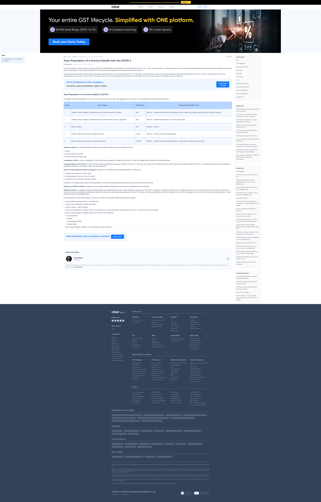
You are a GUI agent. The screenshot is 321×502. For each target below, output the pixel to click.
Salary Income (155, 369)
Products (140, 6)
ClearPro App (135, 347)
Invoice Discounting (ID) (242, 87)
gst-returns (74, 56)
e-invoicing (173, 328)
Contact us (114, 339)
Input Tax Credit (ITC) (242, 67)
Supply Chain (239, 97)
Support (114, 329)
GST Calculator (240, 171)
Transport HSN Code (195, 342)
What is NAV (174, 379)
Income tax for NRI (157, 326)
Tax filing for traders (176, 340)
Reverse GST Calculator (242, 292)
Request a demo (202, 6)
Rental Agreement (195, 379)
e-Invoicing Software (195, 324)
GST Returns (239, 77)
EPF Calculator (194, 400)
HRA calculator (175, 392)
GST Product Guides (117, 356)
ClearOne (154, 340)
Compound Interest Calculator (198, 404)
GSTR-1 (144, 68)
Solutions (150, 6)
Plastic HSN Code (194, 344)
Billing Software (156, 342)
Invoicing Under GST (137, 375)
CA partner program (137, 338)
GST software (174, 324)
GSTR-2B (134, 377)
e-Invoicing (239, 70)
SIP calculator (136, 400)
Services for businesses (158, 347)
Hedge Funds (174, 371)
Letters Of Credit (194, 381)
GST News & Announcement (139, 369)
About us (114, 337)
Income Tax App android (158, 320)
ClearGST (192, 320)
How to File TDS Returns (158, 371)
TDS (237, 80)
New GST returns (175, 326)
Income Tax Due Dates (158, 379)
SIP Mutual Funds (175, 369)
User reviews (115, 345)
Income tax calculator (138, 392)
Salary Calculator (194, 398)
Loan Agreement (194, 371)
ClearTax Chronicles (117, 354)
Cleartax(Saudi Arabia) (118, 360)
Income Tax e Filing (137, 320)
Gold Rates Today (175, 398)
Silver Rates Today (176, 400)
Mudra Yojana (193, 366)
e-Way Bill (239, 73)
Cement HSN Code (195, 340)
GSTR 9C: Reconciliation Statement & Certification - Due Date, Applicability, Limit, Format (247, 203)
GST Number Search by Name (198, 402)
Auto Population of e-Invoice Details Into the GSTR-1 (91, 56)
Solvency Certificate (195, 375)
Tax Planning (135, 322)
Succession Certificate (196, 373)
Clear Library (115, 350)
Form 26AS (155, 365)
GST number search (157, 394)
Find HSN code (194, 392)
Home (65, 56)
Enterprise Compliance (242, 83)
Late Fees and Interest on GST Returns (246, 135)
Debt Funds (174, 373)
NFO (172, 375)
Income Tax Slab (156, 363)
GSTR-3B (134, 379)
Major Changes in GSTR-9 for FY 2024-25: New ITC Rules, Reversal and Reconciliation (247, 157)
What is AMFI (174, 377)
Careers (114, 341)
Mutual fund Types (176, 365)
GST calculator (136, 402)
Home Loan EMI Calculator (159, 400)
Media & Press (115, 343)
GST (69, 56)
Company (172, 6)
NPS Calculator (156, 402)
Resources (161, 6)
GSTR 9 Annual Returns (138, 371)
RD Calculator (174, 394)
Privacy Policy (115, 494)
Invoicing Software (156, 344)
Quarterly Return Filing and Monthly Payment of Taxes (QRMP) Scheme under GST (247, 226)
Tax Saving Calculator (196, 394)
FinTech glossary (116, 352)
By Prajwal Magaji (68, 64)
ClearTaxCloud (136, 344)
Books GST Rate (194, 349)
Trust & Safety (115, 358)
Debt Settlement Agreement (197, 377)
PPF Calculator (155, 392)
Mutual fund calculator (138, 396)
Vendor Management (241, 90)
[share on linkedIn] (228, 259)
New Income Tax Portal (158, 373)
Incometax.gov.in (156, 375)
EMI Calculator (136, 394)
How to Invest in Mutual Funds (179, 363)
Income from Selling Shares (159, 377)
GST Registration (240, 63)
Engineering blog (116, 348)
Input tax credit (175, 330)
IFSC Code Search (157, 396)
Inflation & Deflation (195, 369)
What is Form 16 (156, 367)
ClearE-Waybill (194, 322)
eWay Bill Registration (196, 328)
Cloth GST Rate (194, 347)
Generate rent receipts (158, 398)
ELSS (172, 367)
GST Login (173, 322)
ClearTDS (192, 326)
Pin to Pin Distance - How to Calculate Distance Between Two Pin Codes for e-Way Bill (246, 297)
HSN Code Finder (194, 338)
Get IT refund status (195, 396)
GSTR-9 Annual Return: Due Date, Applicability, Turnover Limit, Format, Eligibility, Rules (246, 182)
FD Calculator (174, 396)
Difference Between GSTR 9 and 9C (245, 242)
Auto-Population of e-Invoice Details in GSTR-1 (12, 60)
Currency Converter (176, 402)
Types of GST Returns (242, 198)
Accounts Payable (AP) (242, 93)
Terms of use (125, 494)
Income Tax (155, 322)
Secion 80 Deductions (157, 324)
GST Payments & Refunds (139, 373)
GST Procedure (136, 367)
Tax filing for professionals (177, 338)
